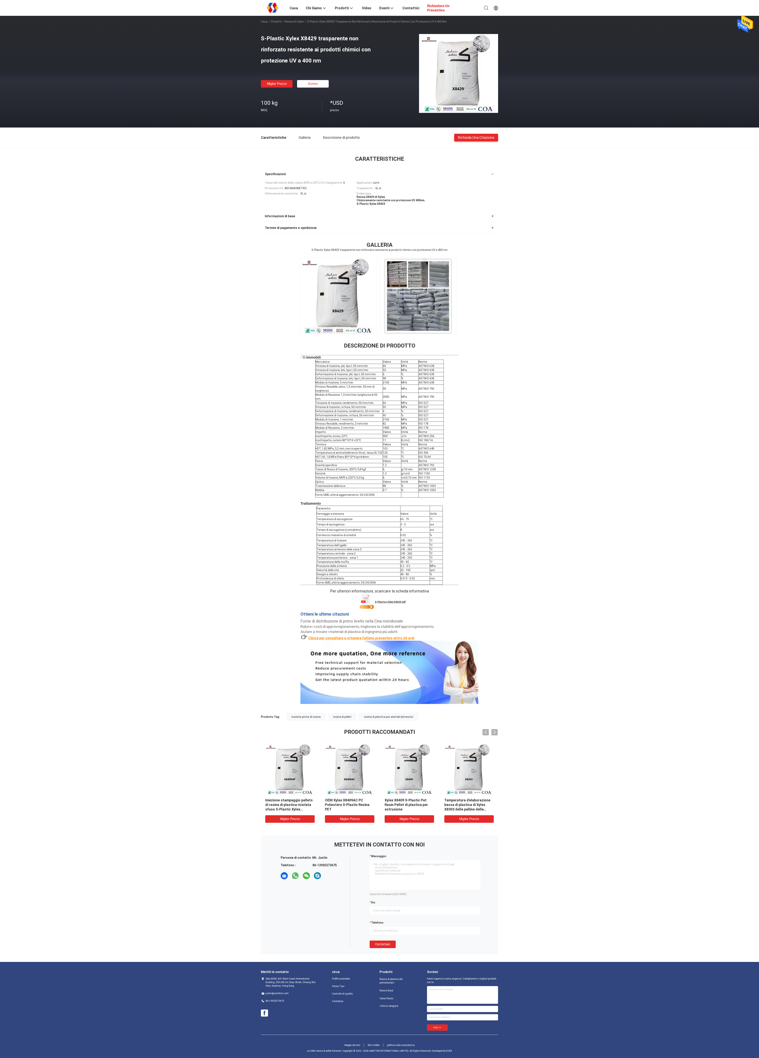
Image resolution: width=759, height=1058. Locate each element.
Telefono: (377, 922)
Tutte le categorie (389, 1006)
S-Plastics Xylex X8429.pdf (390, 602)
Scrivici (313, 84)
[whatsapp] (295, 875)
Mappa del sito (352, 1045)
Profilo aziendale (341, 978)
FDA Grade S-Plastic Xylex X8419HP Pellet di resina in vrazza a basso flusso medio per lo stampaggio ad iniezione (408, 809)
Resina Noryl (386, 990)
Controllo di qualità (342, 993)
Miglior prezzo (277, 84)
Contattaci (382, 944)
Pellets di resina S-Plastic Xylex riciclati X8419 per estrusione (465, 804)
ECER (449, 1050)
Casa (264, 21)
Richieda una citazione (476, 137)
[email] (284, 875)
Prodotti (276, 21)
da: (373, 902)
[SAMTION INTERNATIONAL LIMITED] (273, 7)
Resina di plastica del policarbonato (391, 981)
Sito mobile (374, 1045)
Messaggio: (379, 856)
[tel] (328, 875)
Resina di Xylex (294, 21)
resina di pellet (342, 716)
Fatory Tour (338, 986)
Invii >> (437, 1027)
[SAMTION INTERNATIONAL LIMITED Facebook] (264, 1013)
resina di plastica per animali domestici (388, 716)
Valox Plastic (387, 998)
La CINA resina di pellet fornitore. (324, 1050)
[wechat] (306, 875)
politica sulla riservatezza (401, 1045)
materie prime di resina (306, 716)
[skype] (317, 875)
